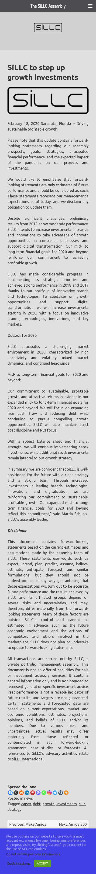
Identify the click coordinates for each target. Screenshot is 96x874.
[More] (66, 792)
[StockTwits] (60, 792)
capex (26, 804)
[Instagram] (49, 792)
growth (48, 804)
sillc (82, 804)
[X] (16, 792)
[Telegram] (55, 792)
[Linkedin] (27, 792)
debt (37, 804)
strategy (14, 809)
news (28, 798)
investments (66, 804)
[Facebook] (10, 792)
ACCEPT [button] (42, 863)
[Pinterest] (32, 792)
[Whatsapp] (43, 792)
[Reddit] (21, 792)
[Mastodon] (38, 792)
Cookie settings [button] (19, 863)
